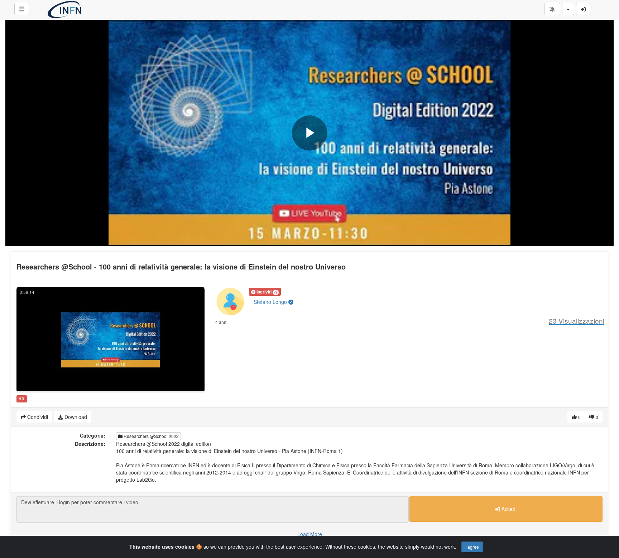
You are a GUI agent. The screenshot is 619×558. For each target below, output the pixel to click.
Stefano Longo (271, 301)
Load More (309, 534)
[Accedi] (583, 9)
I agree (472, 547)
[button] (265, 292)
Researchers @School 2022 (151, 436)
